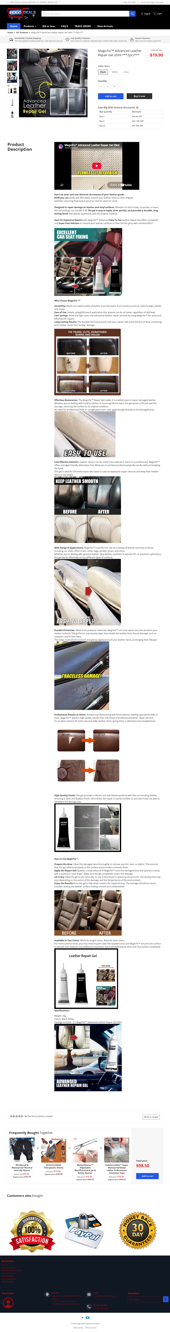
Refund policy (8, 1281)
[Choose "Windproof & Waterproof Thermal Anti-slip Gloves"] (32, 1140)
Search (5, 1265)
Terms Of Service (9, 1273)
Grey (126, 72)
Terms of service (91, 1328)
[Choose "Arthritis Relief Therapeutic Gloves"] (64, 1140)
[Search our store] (132, 14)
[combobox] (88, 14)
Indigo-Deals (80, 1324)
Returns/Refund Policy (11, 1270)
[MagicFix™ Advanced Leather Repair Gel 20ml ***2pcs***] (12, 54)
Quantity (102, 81)
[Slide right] (86, 83)
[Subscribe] (166, 1299)
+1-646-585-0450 (128, 2)
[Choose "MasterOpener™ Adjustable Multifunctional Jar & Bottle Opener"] (95, 1140)
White (115, 72)
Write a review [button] (151, 1117)
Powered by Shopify (92, 1324)
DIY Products (22, 32)
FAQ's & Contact (9, 1267)
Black (103, 72)
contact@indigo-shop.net (152, 2)
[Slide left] (20, 83)
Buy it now (139, 96)
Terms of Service (9, 1279)
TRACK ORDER (8, 1276)
